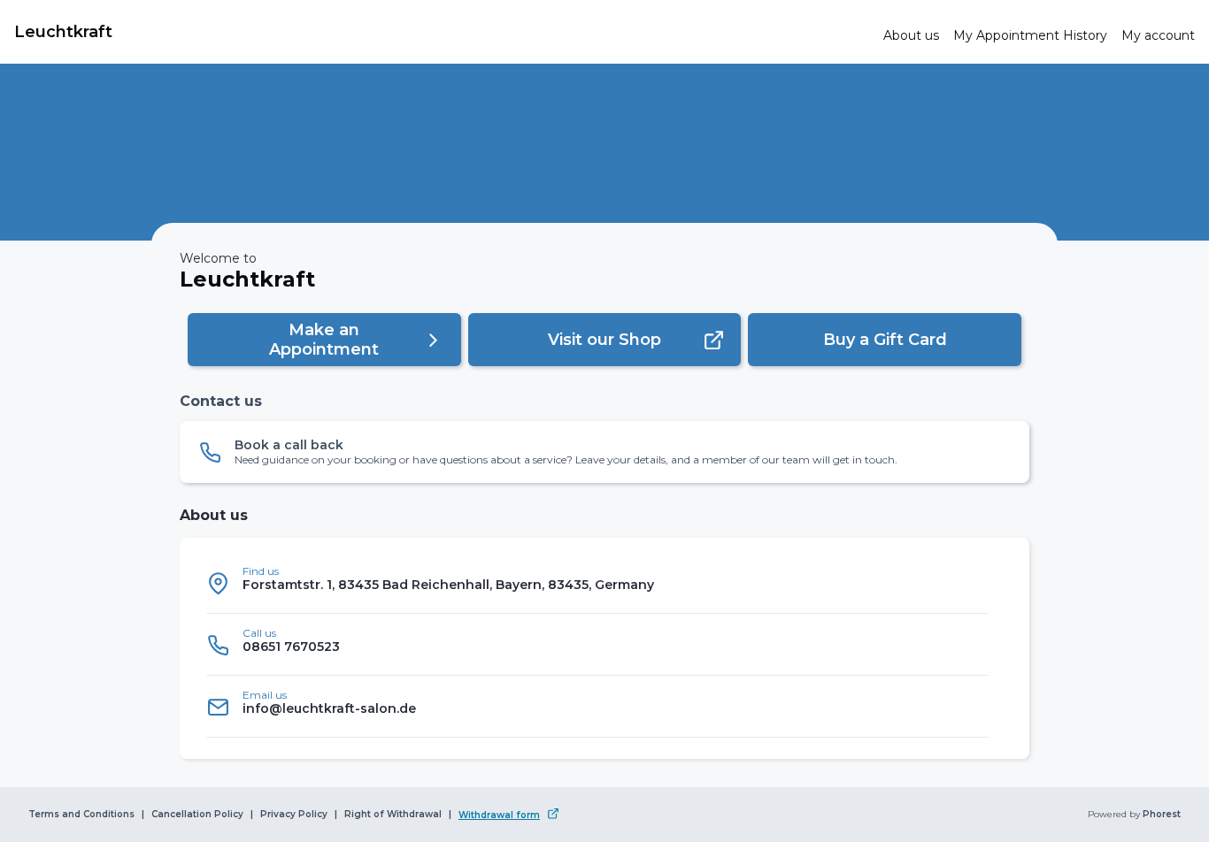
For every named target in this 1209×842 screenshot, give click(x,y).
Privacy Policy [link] (293, 814)
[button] (324, 339)
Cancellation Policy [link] (197, 814)
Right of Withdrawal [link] (393, 814)
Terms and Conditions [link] (81, 814)
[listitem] (597, 583)
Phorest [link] (1162, 814)
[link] (441, 32)
